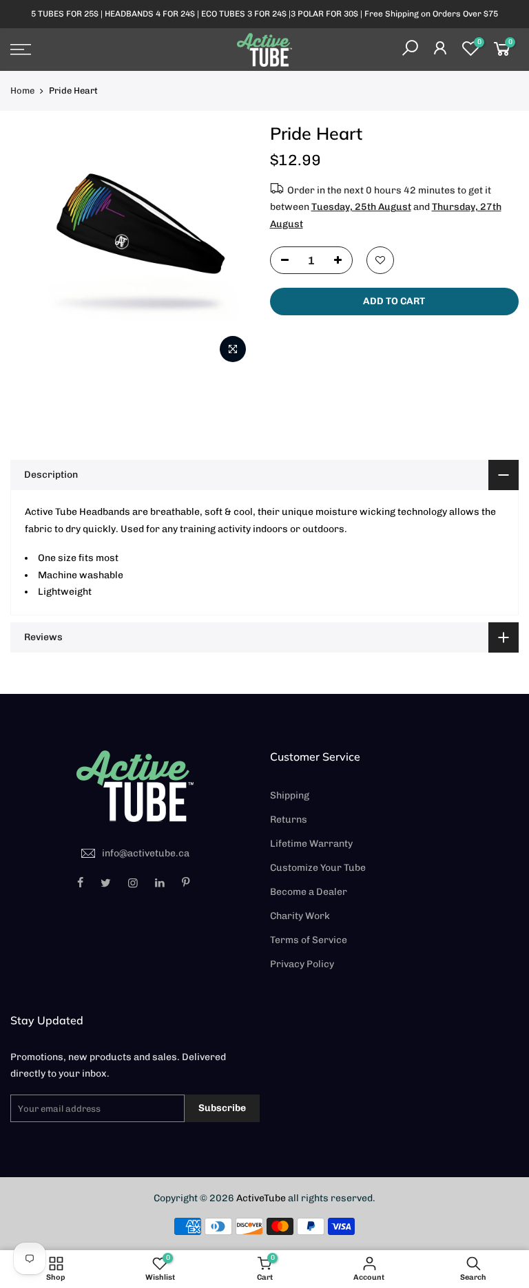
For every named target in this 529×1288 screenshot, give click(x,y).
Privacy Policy (302, 964)
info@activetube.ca (145, 853)
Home (22, 90)
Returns (288, 819)
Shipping (289, 795)
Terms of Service (308, 940)
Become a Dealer (308, 892)
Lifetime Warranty (311, 843)
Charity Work (300, 916)
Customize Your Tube (318, 868)
